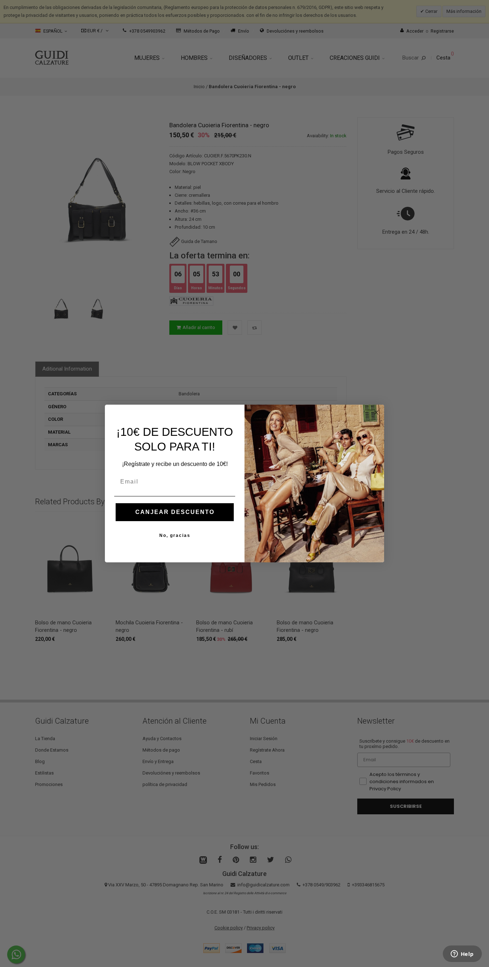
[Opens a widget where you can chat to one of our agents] (462, 954)
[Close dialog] (376, 412)
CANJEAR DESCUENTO (174, 512)
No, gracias (174, 535)
